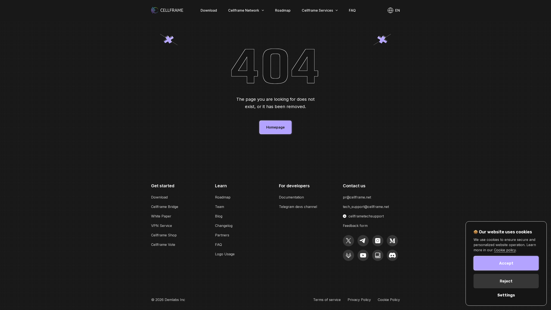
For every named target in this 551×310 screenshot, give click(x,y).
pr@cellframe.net (357, 197)
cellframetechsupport (366, 216)
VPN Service (161, 225)
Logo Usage (225, 254)
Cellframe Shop (164, 235)
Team (219, 207)
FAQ (352, 10)
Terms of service (327, 300)
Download (209, 10)
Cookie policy (505, 250)
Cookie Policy (389, 300)
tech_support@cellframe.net (366, 207)
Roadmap (283, 10)
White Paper (161, 216)
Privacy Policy (359, 300)
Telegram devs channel (298, 207)
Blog (218, 216)
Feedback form (355, 225)
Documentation (291, 197)
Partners (222, 235)
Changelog (223, 225)
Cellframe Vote (163, 244)
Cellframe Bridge (164, 207)
